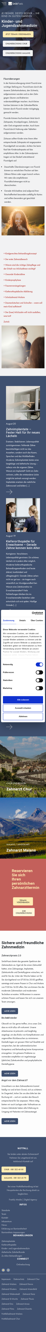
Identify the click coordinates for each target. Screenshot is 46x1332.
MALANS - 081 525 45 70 (15, 1178)
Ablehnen (23, 716)
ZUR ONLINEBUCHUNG (24, 912)
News (4, 1224)
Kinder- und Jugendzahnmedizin (16, 1248)
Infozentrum (7, 1221)
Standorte (6, 1210)
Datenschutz (19, 1279)
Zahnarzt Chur (33, 1279)
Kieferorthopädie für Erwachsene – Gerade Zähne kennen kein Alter (23, 544)
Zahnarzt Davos (26, 1284)
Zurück (6, 321)
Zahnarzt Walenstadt (11, 1293)
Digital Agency (30, 1199)
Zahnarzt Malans (9, 1284)
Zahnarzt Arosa (22, 1303)
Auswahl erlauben (23, 708)
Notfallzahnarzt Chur (11, 1318)
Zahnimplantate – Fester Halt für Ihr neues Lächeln (23, 432)
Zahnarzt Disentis (24, 1308)
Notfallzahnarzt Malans (12, 1313)
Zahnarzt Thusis (27, 1298)
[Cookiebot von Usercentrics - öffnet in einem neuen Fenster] (32, 613)
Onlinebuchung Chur (16, 43)
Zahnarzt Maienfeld (28, 1289)
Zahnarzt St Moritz (10, 1298)
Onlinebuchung (23, 1264)
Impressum (6, 1279)
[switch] (39, 672)
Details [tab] (22, 620)
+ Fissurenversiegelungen (15, 285)
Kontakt (5, 1217)
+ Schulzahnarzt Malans (14, 297)
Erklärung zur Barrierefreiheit (14, 1228)
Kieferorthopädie (9, 1244)
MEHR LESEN (9, 1011)
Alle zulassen (23, 700)
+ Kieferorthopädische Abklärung (18, 291)
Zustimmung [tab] (8, 620)
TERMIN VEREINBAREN (23, 901)
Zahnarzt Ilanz (29, 1293)
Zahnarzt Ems (7, 1303)
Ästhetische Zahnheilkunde (13, 1252)
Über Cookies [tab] (37, 620)
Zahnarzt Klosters (9, 1289)
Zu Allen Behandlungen (12, 1255)
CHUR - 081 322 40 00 (13, 1169)
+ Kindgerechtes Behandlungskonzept (20, 253)
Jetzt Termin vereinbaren (18, 34)
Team (4, 1213)
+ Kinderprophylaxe (12, 279)
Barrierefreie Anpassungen (13, 1232)
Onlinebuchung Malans (17, 53)
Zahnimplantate (8, 1241)
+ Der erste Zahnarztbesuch (15, 259)
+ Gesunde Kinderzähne (14, 274)
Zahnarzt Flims (8, 1308)
